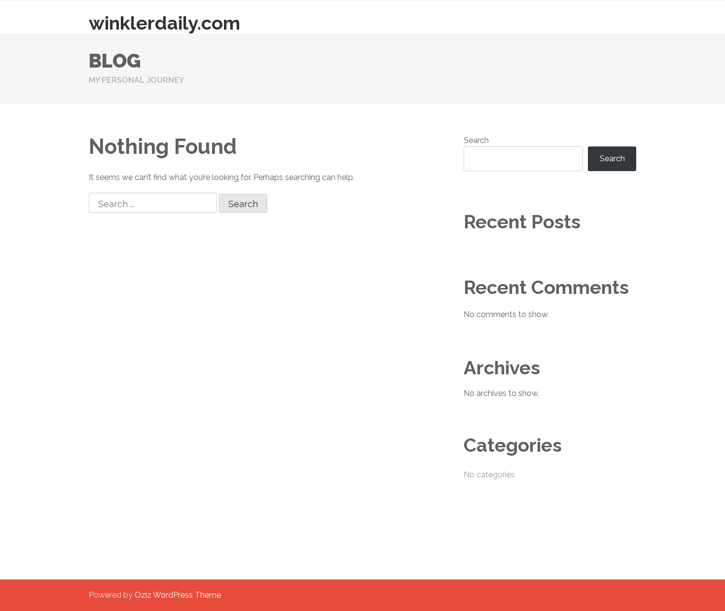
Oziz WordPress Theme (178, 595)
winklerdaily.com (164, 23)
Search (476, 140)
